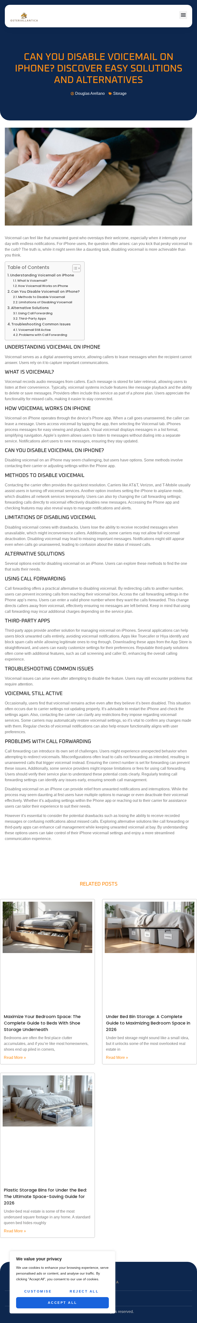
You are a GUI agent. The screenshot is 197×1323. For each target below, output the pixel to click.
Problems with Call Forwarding (43, 335)
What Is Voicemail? (32, 280)
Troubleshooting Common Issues (41, 324)
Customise (38, 1291)
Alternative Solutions (30, 307)
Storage (120, 93)
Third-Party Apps (32, 318)
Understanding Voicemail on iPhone (42, 275)
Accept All (62, 1303)
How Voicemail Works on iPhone (43, 286)
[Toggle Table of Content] (74, 268)
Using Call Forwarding (35, 313)
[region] (62, 1282)
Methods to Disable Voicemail (41, 297)
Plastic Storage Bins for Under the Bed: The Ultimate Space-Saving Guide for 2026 (45, 1196)
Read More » (15, 1057)
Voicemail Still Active (34, 330)
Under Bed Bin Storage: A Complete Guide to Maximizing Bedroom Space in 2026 (148, 1022)
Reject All (84, 1291)
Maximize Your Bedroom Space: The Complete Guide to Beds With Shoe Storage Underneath (42, 1022)
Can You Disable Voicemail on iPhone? (45, 291)
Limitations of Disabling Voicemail (45, 302)
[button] (183, 15)
